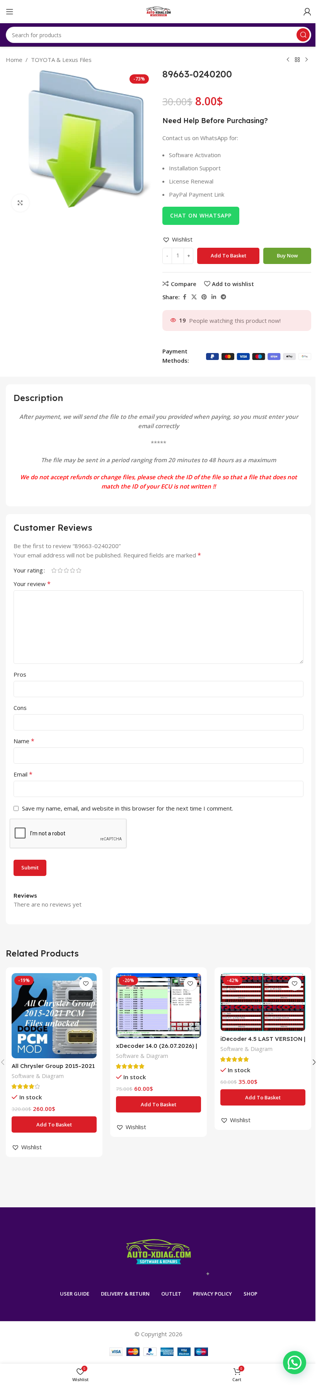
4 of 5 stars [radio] (72, 570)
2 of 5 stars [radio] (60, 570)
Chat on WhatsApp (201, 215)
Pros (20, 674)
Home (14, 59)
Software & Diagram (38, 1076)
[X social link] (194, 297)
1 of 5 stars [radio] (54, 570)
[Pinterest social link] (204, 297)
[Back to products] (297, 60)
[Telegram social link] (223, 297)
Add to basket (228, 255)
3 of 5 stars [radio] (66, 570)
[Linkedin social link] (213, 297)
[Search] (303, 34)
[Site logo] (158, 11)
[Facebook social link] (184, 297)
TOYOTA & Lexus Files (61, 59)
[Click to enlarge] (20, 203)
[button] (177, 239)
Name (24, 741)
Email (23, 774)
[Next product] (306, 60)
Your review (32, 583)
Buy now (287, 255)
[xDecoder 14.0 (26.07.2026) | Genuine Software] (158, 1005)
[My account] (307, 11)
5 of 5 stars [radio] (78, 570)
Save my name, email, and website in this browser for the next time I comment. (127, 808)
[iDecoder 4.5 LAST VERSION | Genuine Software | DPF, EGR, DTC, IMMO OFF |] (262, 1002)
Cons (20, 707)
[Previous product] (288, 60)
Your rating (28, 570)
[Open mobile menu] (9, 11)
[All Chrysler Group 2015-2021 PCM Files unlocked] (54, 1015)
